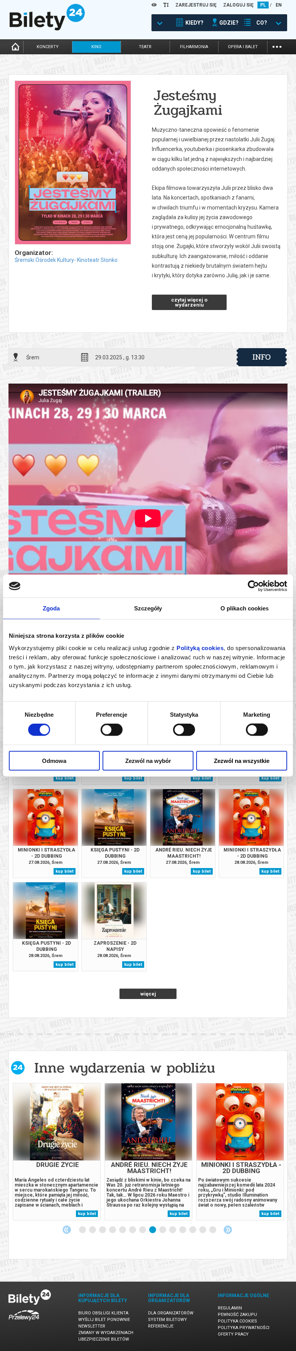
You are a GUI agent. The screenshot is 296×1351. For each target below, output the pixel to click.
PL (263, 5)
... (277, 46)
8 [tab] (153, 1230)
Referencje (160, 1326)
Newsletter (91, 1326)
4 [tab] (113, 1230)
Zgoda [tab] (51, 608)
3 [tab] (103, 1230)
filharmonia (194, 46)
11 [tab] (183, 1230)
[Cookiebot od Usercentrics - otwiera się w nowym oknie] (253, 586)
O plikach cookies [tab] (244, 608)
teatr (145, 46)
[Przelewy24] (23, 1321)
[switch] (112, 730)
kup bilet (65, 778)
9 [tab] (163, 1230)
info (261, 357)
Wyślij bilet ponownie (104, 1319)
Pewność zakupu (237, 1314)
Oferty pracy (233, 1334)
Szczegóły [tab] (148, 608)
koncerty (48, 46)
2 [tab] (93, 1230)
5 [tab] (123, 1230)
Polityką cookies (200, 647)
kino (96, 46)
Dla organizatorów (170, 1313)
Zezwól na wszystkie (241, 760)
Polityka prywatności (243, 1327)
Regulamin (230, 1308)
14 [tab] (213, 1230)
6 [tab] (133, 1230)
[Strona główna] (47, 28)
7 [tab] (143, 1230)
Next (228, 1229)
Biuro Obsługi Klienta (103, 1313)
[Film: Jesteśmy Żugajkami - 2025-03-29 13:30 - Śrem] (72, 163)
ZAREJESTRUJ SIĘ (196, 5)
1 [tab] (83, 1230)
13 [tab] (203, 1230)
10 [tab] (173, 1230)
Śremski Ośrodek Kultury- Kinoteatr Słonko (66, 260)
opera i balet (243, 46)
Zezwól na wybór (148, 760)
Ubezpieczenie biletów (103, 1339)
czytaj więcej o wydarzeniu (189, 302)
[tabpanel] (57, 1151)
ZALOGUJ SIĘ (238, 5)
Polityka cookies (237, 1321)
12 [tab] (193, 1230)
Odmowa (54, 760)
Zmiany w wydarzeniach (105, 1332)
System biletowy (167, 1319)
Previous (66, 1229)
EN (279, 5)
